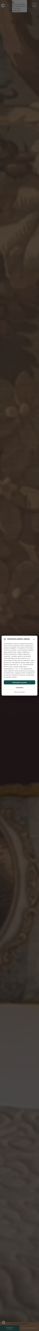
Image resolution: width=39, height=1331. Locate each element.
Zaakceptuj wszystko (19, 682)
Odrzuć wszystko (19, 692)
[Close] (33, 639)
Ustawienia (19, 687)
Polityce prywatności (10, 654)
